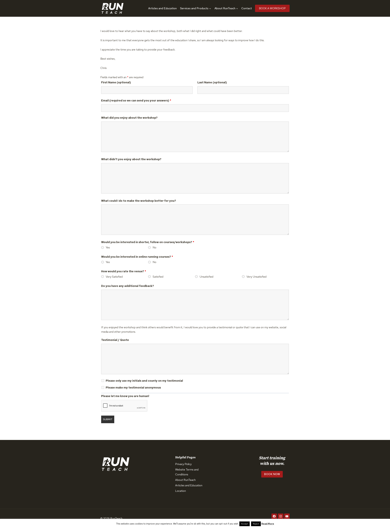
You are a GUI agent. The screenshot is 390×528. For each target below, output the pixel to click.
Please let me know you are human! (125, 396)
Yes (108, 247)
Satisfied (158, 276)
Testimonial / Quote (115, 340)
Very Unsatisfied (256, 276)
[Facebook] (274, 516)
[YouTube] (287, 516)
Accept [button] (244, 524)
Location (180, 491)
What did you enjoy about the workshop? (129, 117)
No (154, 247)
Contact (246, 8)
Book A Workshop (272, 8)
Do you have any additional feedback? (127, 286)
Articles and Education (162, 8)
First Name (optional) (116, 82)
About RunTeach (185, 480)
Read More (267, 523)
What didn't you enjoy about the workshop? (131, 159)
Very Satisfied (114, 276)
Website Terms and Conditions (187, 472)
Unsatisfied (206, 276)
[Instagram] (280, 516)
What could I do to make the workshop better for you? (138, 200)
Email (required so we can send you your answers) (136, 100)
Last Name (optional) (212, 82)
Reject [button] (256, 524)
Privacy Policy (183, 464)
